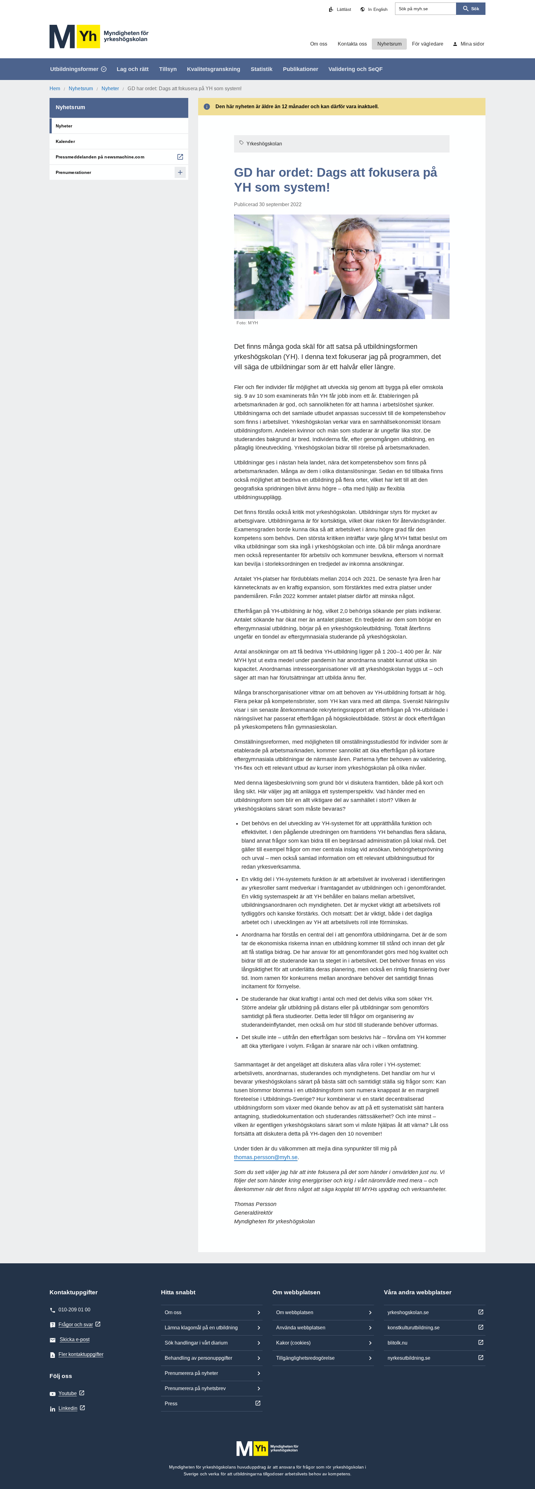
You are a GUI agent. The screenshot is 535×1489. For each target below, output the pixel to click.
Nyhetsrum (81, 88)
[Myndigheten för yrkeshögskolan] (99, 36)
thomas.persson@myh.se (266, 1157)
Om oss (173, 1312)
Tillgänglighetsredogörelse (305, 1358)
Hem (55, 88)
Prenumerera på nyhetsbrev (195, 1388)
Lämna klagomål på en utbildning (201, 1327)
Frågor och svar (76, 1324)
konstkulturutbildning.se (414, 1327)
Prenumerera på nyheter (191, 1373)
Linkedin (68, 1408)
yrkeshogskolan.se (408, 1312)
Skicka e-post (74, 1339)
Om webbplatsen (294, 1312)
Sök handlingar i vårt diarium (196, 1342)
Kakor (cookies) (293, 1342)
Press (171, 1403)
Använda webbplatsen (300, 1327)
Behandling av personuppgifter (198, 1358)
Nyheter (110, 88)
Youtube (68, 1393)
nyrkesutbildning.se (409, 1358)
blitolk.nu (397, 1342)
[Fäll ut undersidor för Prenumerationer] (180, 172)
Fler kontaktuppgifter (81, 1354)
